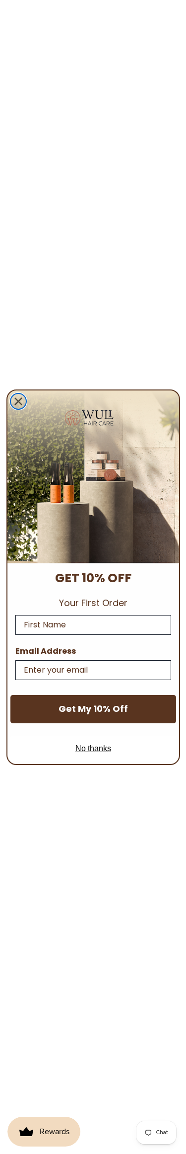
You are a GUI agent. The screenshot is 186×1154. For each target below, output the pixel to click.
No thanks (93, 748)
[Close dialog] (18, 401)
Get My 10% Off (93, 708)
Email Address (45, 651)
